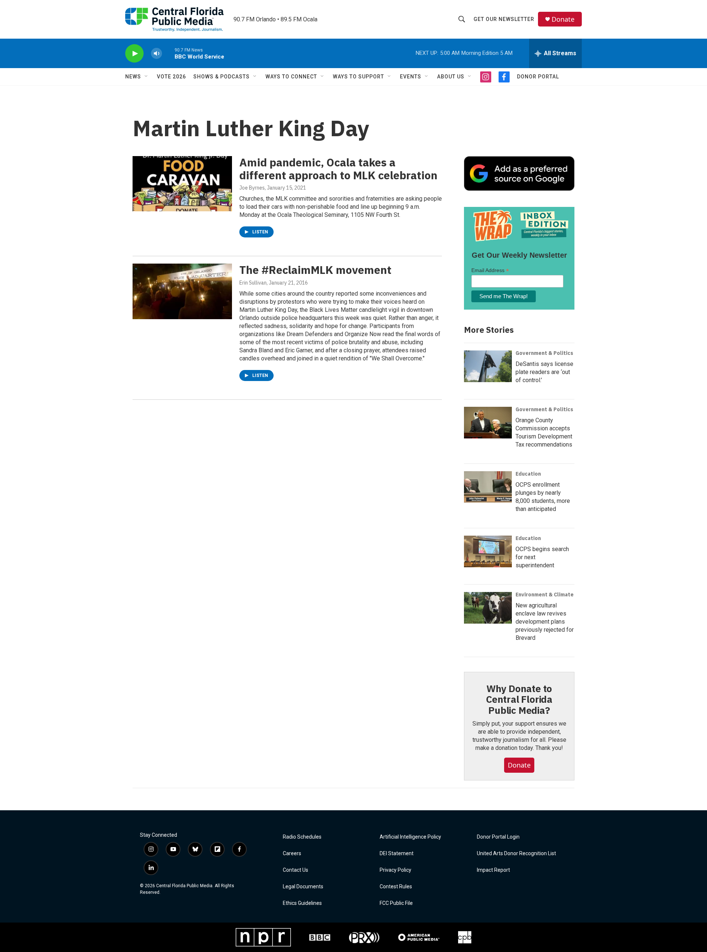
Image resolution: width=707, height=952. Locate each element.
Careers (292, 853)
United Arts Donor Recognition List (516, 853)
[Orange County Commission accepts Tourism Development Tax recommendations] (488, 422)
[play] (134, 53)
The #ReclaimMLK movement (315, 269)
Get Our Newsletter (504, 19)
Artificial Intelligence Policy (410, 837)
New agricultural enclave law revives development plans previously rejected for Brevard (545, 621)
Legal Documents (303, 886)
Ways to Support (358, 77)
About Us (450, 77)
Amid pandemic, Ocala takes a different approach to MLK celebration (338, 168)
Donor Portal (538, 77)
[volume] (156, 53)
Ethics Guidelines (302, 903)
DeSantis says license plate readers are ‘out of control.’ (544, 372)
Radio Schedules (302, 837)
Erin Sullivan (253, 282)
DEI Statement (397, 853)
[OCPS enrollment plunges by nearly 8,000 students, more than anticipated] (488, 487)
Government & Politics (544, 353)
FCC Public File (396, 903)
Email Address (490, 270)
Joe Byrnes (252, 187)
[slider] (168, 53)
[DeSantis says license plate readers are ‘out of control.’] (488, 366)
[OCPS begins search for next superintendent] (488, 551)
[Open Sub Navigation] (147, 77)
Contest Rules (396, 886)
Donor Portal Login (498, 837)
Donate (563, 19)
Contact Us (295, 870)
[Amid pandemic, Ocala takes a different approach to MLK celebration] (182, 183)
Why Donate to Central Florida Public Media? (519, 699)
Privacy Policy (395, 870)
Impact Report (493, 870)
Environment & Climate (545, 594)
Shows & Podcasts (221, 77)
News (133, 77)
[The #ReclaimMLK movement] (182, 291)
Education (528, 473)
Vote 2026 (171, 77)
